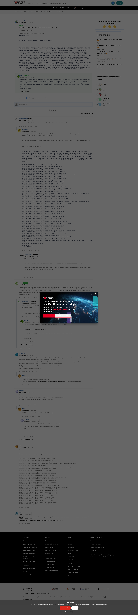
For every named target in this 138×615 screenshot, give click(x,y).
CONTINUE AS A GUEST (63, 316)
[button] (69, 611)
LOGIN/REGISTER (48, 316)
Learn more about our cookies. (99, 604)
